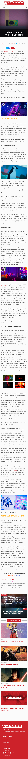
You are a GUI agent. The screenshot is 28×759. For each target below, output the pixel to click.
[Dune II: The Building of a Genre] (14, 660)
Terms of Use (6, 741)
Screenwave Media (7, 755)
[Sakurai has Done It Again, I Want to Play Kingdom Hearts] (14, 637)
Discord (17, 576)
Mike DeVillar (13, 43)
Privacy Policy (6, 743)
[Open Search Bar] (26, 7)
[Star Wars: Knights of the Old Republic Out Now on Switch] (14, 681)
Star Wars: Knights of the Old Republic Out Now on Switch (12, 686)
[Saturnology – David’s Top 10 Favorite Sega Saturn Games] (14, 704)
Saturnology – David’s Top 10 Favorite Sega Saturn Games (12, 710)
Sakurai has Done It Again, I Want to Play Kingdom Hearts (12, 642)
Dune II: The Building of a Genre (9, 664)
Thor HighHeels (5, 286)
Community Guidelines (8, 739)
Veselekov (14, 471)
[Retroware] (14, 3)
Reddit (11, 576)
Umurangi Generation (9, 51)
